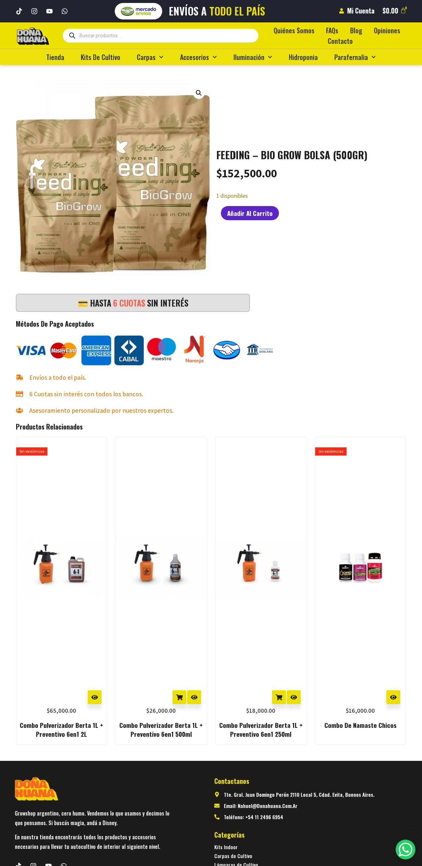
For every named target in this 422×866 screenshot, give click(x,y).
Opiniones (387, 30)
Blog (356, 30)
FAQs (332, 30)
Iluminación (248, 57)
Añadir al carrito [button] (179, 697)
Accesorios (194, 57)
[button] (199, 93)
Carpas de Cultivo (233, 855)
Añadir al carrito (250, 213)
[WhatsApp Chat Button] (405, 849)
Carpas (146, 57)
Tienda (55, 57)
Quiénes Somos (294, 30)
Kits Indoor (226, 847)
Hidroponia (303, 57)
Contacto (340, 41)
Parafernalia (351, 57)
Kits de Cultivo (100, 57)
